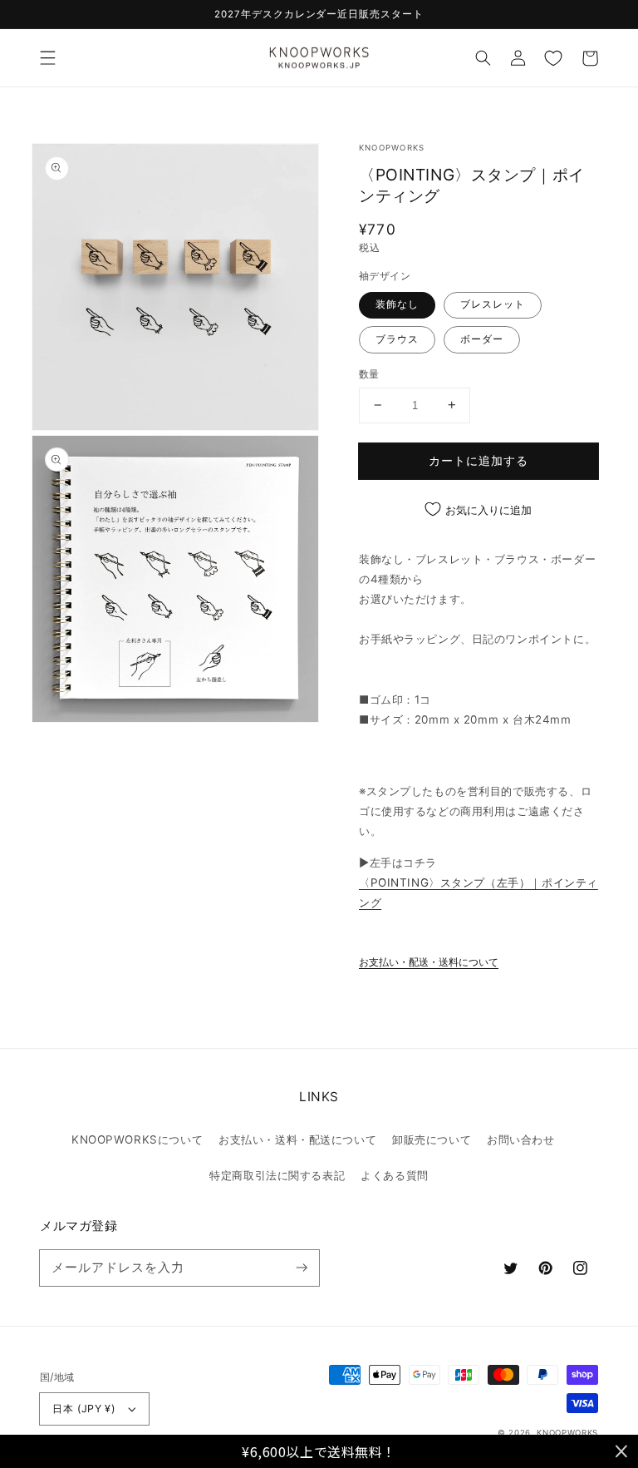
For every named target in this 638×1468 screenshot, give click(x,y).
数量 (369, 374)
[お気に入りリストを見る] (553, 58)
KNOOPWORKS (567, 1432)
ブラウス (397, 339)
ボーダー (481, 339)
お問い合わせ (520, 1139)
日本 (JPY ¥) (83, 1408)
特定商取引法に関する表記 (277, 1175)
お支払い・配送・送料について (428, 962)
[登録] (301, 1267)
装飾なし (397, 304)
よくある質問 (394, 1175)
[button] (47, 58)
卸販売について (431, 1139)
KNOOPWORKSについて (137, 1139)
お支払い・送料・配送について (297, 1139)
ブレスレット (492, 304)
